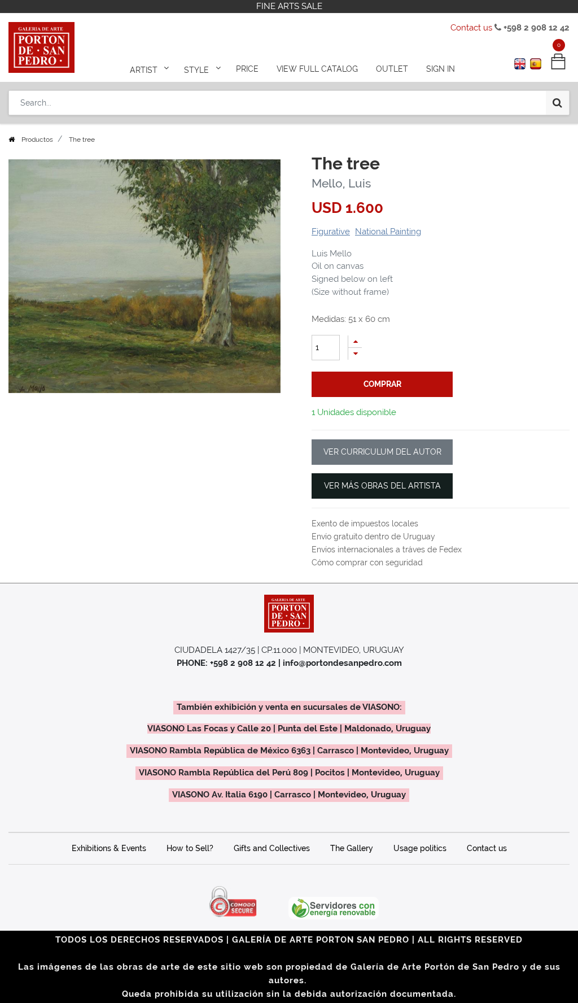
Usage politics (419, 848)
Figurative (331, 231)
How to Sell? (190, 848)
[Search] (557, 103)
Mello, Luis (341, 183)
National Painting (388, 231)
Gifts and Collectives (272, 848)
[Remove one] (355, 354)
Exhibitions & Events (109, 848)
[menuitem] (247, 69)
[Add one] (355, 341)
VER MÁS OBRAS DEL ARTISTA (382, 485)
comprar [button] (382, 384)
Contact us (471, 28)
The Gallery (351, 848)
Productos (37, 139)
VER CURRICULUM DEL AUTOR (382, 451)
